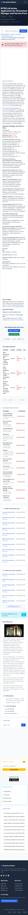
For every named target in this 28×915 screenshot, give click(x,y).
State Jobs (3, 883)
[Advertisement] (14, 65)
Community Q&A (19, 890)
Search (23, 31)
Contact (14, 912)
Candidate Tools (19, 886)
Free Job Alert (18, 883)
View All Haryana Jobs (13, 606)
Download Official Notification (16, 319)
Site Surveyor (6, 466)
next (23, 399)
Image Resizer (7, 791)
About (9, 912)
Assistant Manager (8, 428)
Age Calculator (7, 798)
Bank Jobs (3, 886)
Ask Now (24, 614)
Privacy (19, 912)
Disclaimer (25, 912)
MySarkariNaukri (5, 34)
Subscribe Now (14, 769)
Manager (5, 450)
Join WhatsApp (15, 334)
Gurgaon (18, 34)
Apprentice (6, 434)
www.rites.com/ (6, 105)
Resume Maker (7, 801)
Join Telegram (14, 330)
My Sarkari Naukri (9, 2)
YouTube (21, 339)
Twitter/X (14, 339)
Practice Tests (18, 888)
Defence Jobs (4, 888)
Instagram (7, 339)
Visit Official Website (11, 713)
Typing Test (7, 794)
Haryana (13, 34)
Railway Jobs (4, 890)
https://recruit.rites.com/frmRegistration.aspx (13, 306)
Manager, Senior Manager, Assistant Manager (8, 488)
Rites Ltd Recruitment (7, 36)
